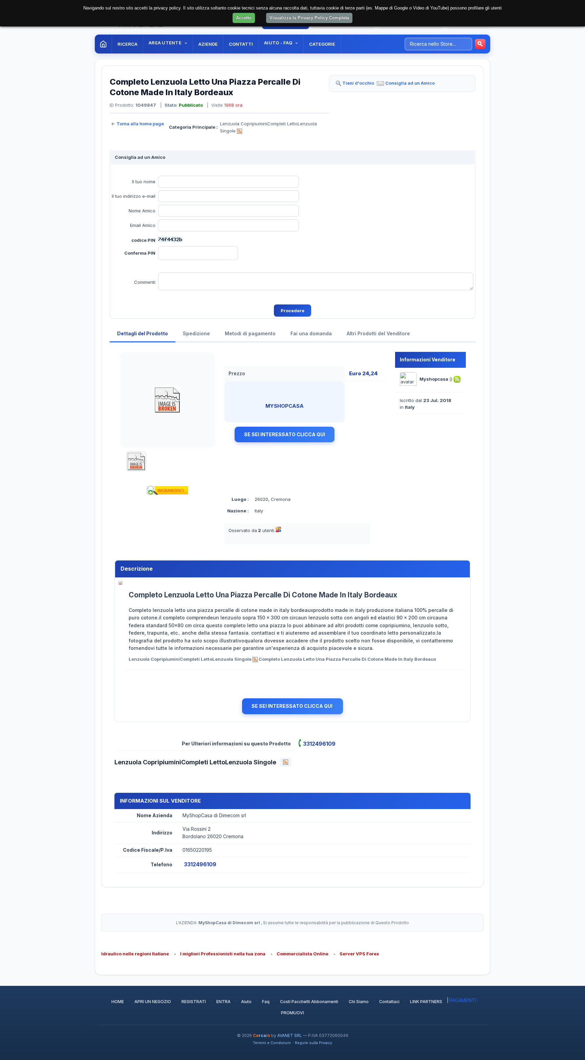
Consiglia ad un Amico (410, 83)
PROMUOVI (292, 1012)
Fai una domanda (311, 333)
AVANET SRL (289, 1035)
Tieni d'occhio (358, 83)
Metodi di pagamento (250, 333)
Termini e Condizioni (272, 1042)
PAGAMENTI (462, 1000)
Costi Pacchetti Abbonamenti (309, 1001)
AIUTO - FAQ (278, 42)
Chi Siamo (359, 1001)
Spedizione (196, 333)
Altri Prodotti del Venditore (378, 333)
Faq (265, 1001)
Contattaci (389, 1001)
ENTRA (223, 1001)
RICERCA (127, 44)
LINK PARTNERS (426, 1001)
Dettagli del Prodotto (142, 333)
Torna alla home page (140, 123)
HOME (117, 1001)
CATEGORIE (322, 44)
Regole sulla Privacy (313, 1042)
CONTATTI (241, 44)
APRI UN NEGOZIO (152, 1001)
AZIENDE (208, 44)
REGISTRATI (193, 1001)
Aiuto (246, 1001)
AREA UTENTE (165, 42)
